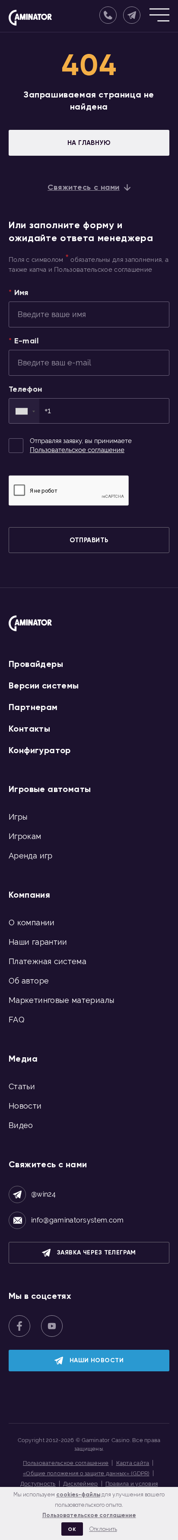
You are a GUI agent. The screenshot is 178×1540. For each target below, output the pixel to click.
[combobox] (24, 411)
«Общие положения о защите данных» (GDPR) (86, 1473)
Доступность (38, 1483)
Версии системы (44, 685)
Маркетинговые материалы (61, 1000)
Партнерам (33, 707)
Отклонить (103, 1529)
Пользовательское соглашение (77, 450)
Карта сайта (132, 1463)
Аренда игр (31, 855)
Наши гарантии (38, 941)
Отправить (89, 540)
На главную (89, 143)
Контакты (29, 728)
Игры (18, 816)
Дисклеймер (80, 1483)
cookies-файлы (78, 1494)
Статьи (22, 1086)
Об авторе (29, 980)
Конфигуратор (40, 750)
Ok (72, 1529)
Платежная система (47, 961)
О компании (32, 922)
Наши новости (97, 1360)
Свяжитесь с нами (84, 187)
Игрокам (25, 836)
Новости (25, 1105)
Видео (21, 1125)
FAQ (16, 1019)
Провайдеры (36, 664)
